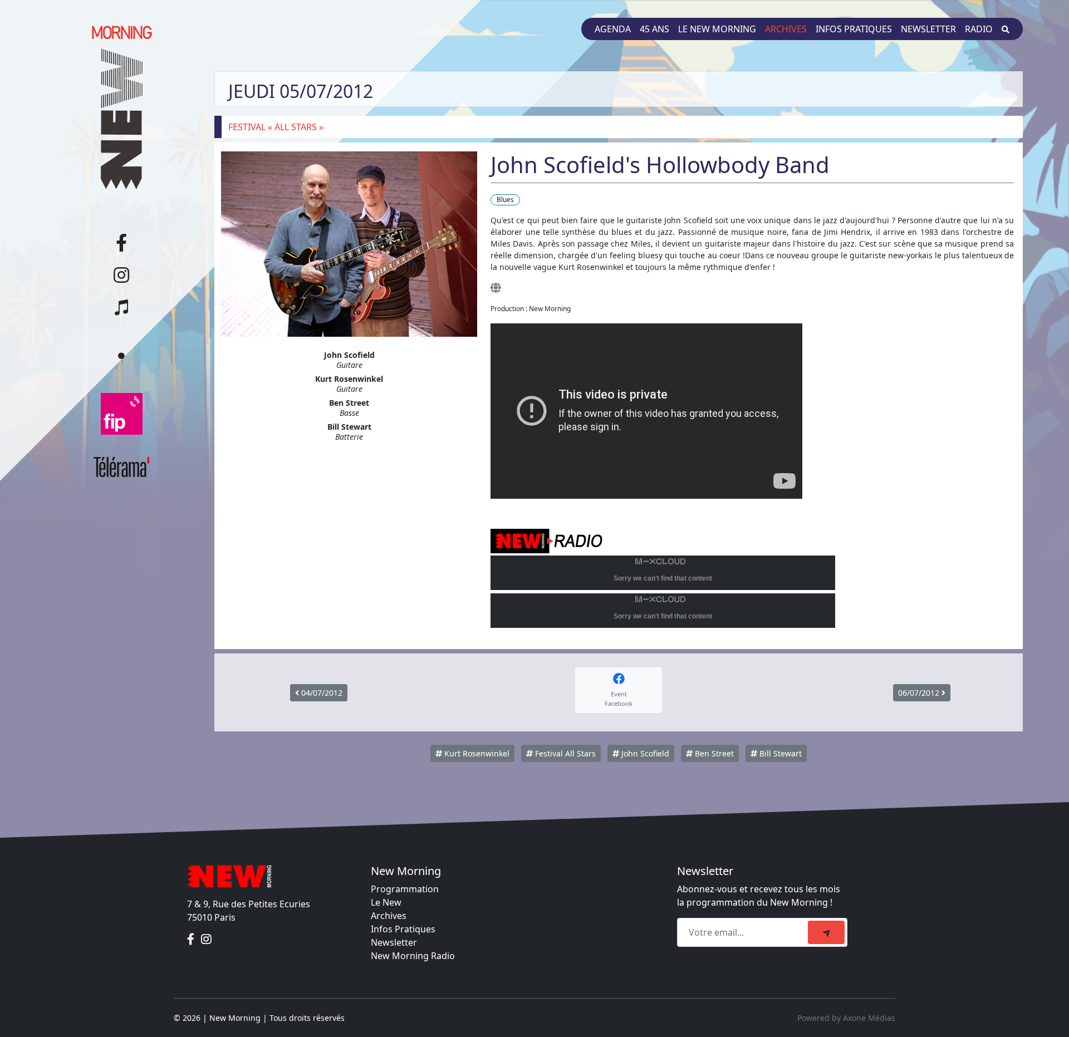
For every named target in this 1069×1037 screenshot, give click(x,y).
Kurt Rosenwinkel (475, 753)
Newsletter (928, 29)
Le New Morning (717, 29)
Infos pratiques (854, 29)
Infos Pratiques (403, 929)
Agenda (613, 29)
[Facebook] (192, 939)
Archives (786, 29)
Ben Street (713, 753)
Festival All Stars (564, 753)
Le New (386, 902)
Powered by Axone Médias (846, 1018)
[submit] (826, 932)
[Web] (496, 287)
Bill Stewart (779, 753)
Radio (979, 29)
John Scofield (644, 753)
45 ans (654, 29)
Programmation (405, 889)
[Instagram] (206, 939)
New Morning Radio (413, 956)
